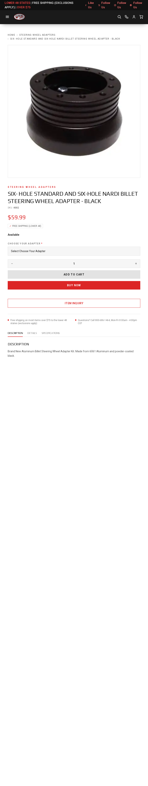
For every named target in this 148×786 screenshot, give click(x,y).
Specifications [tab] (51, 333)
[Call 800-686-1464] (126, 17)
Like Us (91, 5)
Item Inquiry (74, 303)
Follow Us (105, 5)
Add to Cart (74, 274)
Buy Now (74, 285)
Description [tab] (15, 333)
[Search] (119, 17)
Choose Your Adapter (25, 243)
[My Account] (134, 17)
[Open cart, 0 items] (141, 17)
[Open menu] (7, 17)
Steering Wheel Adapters (37, 35)
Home (11, 35)
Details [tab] (32, 333)
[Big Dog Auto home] (19, 17)
